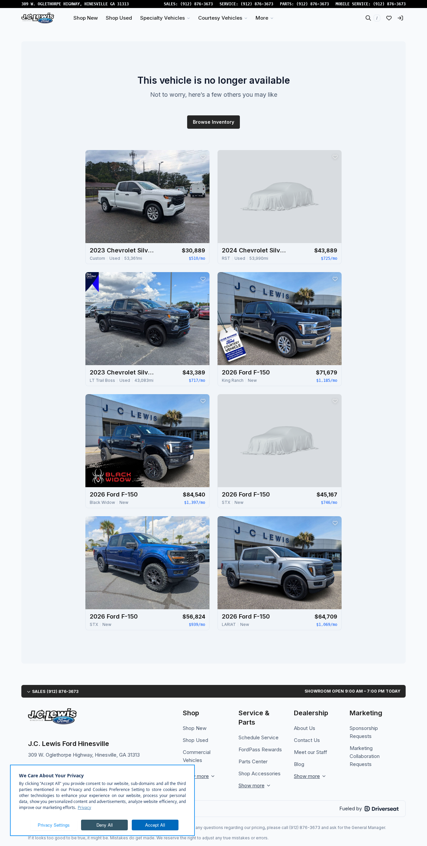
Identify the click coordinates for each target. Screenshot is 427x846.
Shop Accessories (260, 773)
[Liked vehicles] (389, 18)
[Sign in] (400, 18)
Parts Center (253, 761)
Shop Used (195, 740)
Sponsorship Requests (364, 732)
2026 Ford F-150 (246, 372)
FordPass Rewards (260, 749)
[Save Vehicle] (202, 156)
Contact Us (307, 740)
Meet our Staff (310, 752)
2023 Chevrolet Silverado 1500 (123, 250)
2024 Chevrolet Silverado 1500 (255, 250)
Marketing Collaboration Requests (365, 756)
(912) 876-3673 (196, 4)
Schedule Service (259, 737)
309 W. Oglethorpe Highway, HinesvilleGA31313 (75, 4)
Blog (299, 764)
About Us (304, 728)
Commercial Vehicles (196, 756)
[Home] (37, 18)
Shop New (194, 728)
